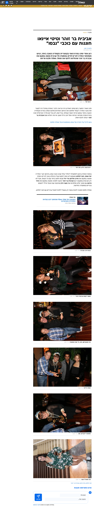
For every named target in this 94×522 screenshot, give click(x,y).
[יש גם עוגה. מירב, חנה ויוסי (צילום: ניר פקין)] (62, 148)
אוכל (45, 1)
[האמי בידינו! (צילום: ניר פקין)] (62, 369)
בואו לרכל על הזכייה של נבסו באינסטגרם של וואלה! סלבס (71, 122)
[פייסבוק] (3, 5)
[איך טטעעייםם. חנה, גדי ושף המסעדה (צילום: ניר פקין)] (62, 323)
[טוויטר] (6, 5)
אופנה (22, 1)
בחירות (66, 1)
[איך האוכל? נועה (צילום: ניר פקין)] (62, 460)
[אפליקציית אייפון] (9, 5)
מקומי (80, 5)
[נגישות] (2, 2)
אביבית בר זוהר (75, 483)
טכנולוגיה (28, 1)
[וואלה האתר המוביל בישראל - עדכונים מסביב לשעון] (81, 2)
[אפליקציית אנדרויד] (11, 5)
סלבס (54, 1)
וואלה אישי (65, 5)
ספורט (71, 1)
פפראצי (50, 5)
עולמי (70, 5)
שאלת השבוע (57, 5)
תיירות (34, 1)
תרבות (60, 1)
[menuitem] (70, 2)
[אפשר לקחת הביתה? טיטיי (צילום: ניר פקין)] (62, 277)
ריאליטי (75, 5)
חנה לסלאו (89, 483)
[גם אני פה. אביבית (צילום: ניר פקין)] (62, 231)
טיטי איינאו (82, 483)
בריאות (40, 1)
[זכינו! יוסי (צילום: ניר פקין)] (62, 83)
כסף (50, 1)
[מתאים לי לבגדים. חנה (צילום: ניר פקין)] (62, 414)
